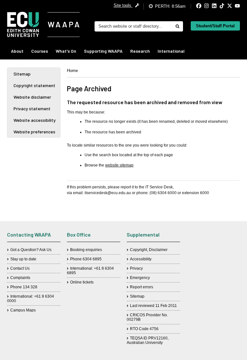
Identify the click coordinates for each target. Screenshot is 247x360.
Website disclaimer (32, 97)
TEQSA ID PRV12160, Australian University (148, 340)
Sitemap (22, 73)
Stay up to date (23, 259)
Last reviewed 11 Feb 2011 (153, 305)
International (171, 51)
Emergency (140, 277)
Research (140, 51)
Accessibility (140, 259)
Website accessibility (35, 120)
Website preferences (34, 131)
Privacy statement (32, 108)
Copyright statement (34, 85)
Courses (39, 51)
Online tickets (82, 282)
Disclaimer (158, 250)
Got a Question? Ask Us (30, 250)
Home (72, 70)
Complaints (20, 277)
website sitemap (119, 165)
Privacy (136, 268)
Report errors (141, 287)
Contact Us (20, 268)
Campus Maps (23, 310)
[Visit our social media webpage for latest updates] (193, 6)
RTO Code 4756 (144, 329)
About (17, 51)
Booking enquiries (86, 250)
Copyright (138, 250)
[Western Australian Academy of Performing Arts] (43, 24)
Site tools (123, 5)
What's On (66, 51)
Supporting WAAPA (103, 51)
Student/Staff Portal (215, 25)
